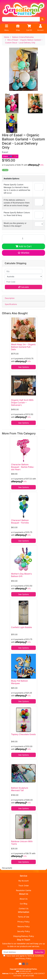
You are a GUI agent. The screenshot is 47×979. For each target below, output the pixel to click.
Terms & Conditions (35, 956)
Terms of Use (23, 917)
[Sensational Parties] (23, 9)
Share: (5, 156)
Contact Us (23, 908)
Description (9, 298)
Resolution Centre (23, 890)
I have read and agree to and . (24, 957)
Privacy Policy (23, 921)
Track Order (23, 885)
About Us (23, 899)
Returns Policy (23, 926)
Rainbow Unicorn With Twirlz (22, 842)
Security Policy (23, 931)
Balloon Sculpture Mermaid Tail (19, 789)
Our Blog (23, 904)
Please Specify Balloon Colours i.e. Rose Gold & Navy (17, 213)
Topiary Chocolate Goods (23, 734)
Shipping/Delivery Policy (23, 936)
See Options (23, 367)
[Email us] (20, 963)
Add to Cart (24, 246)
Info (41, 165)
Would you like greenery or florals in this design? (15, 224)
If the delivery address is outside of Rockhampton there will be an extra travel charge (17, 203)
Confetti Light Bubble (21, 627)
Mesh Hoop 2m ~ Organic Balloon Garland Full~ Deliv (23, 347)
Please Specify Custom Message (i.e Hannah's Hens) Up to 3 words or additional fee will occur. (17, 188)
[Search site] (42, 19)
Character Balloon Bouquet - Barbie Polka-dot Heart (22, 467)
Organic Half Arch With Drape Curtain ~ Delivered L (22, 402)
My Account (23, 881)
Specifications (11, 304)
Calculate (24, 287)
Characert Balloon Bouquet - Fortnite (20, 521)
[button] (23, 253)
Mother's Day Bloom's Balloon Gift (21, 575)
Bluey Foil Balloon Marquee (19, 682)
